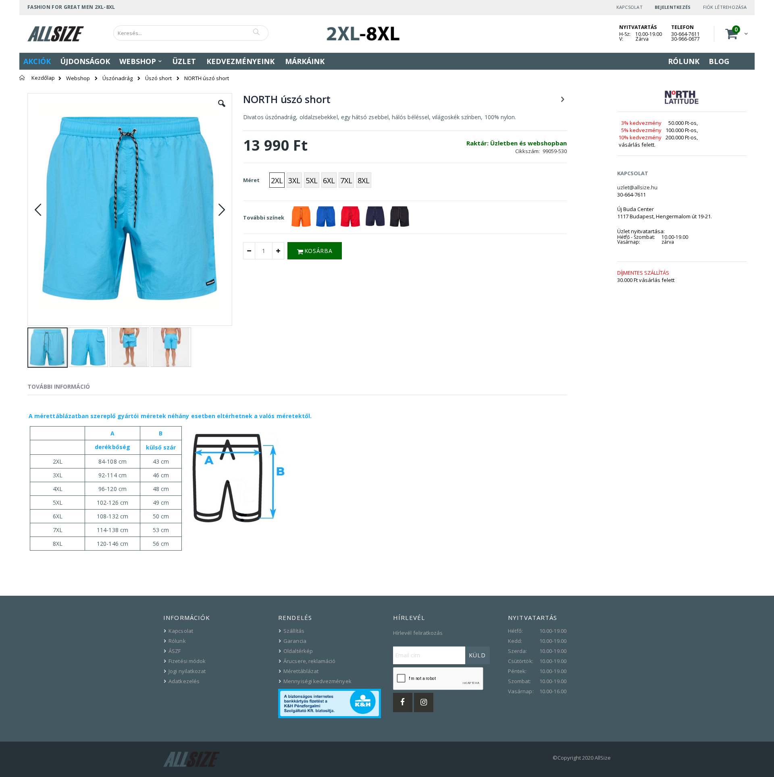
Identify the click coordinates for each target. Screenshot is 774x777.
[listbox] (321, 181)
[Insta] (423, 702)
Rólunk (177, 640)
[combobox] (190, 33)
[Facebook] (402, 702)
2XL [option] (277, 180)
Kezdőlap (43, 77)
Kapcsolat (629, 7)
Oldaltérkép (298, 651)
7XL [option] (346, 180)
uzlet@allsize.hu (637, 187)
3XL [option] (294, 180)
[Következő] (562, 98)
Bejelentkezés (673, 7)
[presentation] (64, 388)
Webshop (78, 78)
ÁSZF (175, 651)
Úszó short (158, 78)
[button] (222, 109)
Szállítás (293, 630)
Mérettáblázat (300, 671)
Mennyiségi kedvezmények (317, 681)
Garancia (294, 640)
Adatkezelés (184, 681)
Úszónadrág (117, 78)
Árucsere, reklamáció (309, 661)
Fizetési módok (187, 661)
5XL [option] (312, 180)
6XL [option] (329, 180)
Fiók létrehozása (725, 7)
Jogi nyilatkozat (187, 671)
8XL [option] (364, 180)
